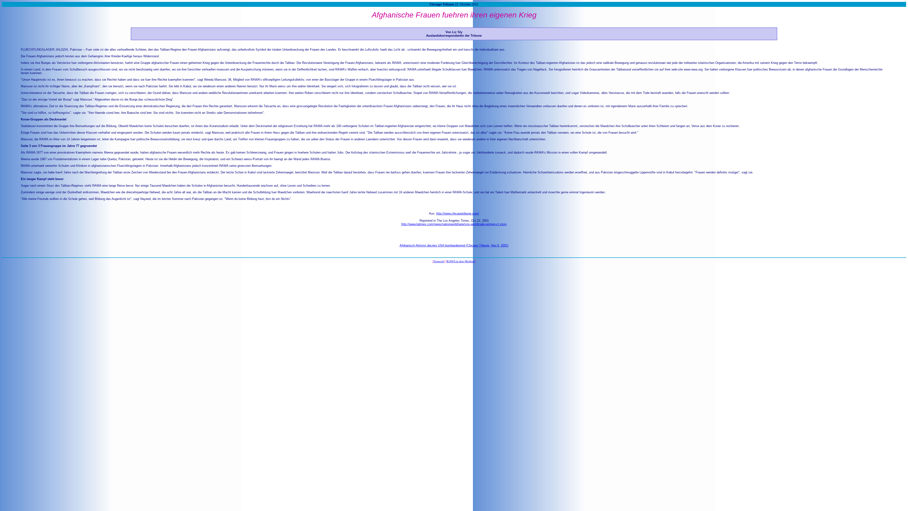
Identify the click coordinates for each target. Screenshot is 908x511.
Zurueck (438, 261)
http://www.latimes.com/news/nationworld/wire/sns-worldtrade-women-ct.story (454, 224)
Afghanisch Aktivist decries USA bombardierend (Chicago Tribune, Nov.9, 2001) (454, 245)
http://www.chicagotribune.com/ (457, 213)
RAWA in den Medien (461, 261)
